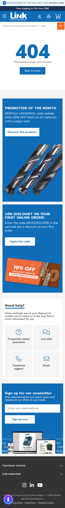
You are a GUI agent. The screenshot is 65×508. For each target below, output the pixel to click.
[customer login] (39, 16)
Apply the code (20, 241)
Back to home (32, 70)
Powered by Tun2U (46, 502)
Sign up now (20, 419)
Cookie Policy (30, 502)
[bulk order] (48, 16)
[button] (8, 500)
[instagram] (24, 485)
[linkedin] (31, 485)
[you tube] (40, 485)
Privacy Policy (17, 502)
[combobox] (32, 26)
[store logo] (18, 16)
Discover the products (22, 132)
